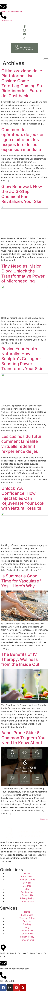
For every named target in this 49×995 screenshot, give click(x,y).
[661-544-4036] (3, 15)
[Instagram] (10, 987)
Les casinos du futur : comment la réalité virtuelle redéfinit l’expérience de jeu (22, 444)
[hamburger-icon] (46, 58)
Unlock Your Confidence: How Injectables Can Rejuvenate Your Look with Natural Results (22, 498)
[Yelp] (23, 987)
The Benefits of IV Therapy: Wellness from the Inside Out (20, 659)
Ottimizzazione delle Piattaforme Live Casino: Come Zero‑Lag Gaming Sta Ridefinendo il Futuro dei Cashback (22, 83)
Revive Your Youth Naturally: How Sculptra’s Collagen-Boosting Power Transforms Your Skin (22, 358)
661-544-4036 (6, 20)
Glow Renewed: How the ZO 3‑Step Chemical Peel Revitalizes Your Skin (22, 194)
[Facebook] (3, 987)
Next (44, 819)
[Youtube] (16, 987)
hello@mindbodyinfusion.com (11, 11)
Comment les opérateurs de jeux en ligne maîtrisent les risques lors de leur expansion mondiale (23, 139)
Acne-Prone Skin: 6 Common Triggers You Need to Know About (23, 737)
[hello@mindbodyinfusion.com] (3, 6)
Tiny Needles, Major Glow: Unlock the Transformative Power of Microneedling (23, 274)
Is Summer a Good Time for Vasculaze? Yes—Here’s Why (21, 580)
